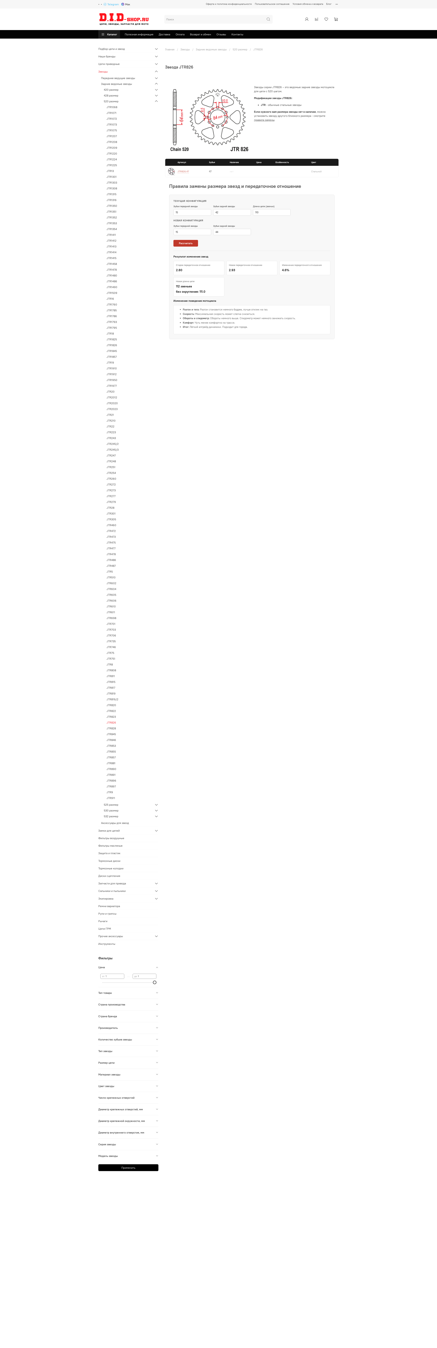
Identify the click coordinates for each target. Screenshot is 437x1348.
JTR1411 (111, 235)
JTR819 (111, 693)
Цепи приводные (109, 64)
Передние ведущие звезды (118, 78)
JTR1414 (111, 252)
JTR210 (111, 420)
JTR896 (111, 780)
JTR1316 (112, 200)
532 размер (111, 816)
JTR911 (111, 798)
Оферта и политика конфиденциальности (229, 3)
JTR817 (111, 687)
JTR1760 (112, 304)
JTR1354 (112, 229)
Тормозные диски (109, 861)
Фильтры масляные (110, 845)
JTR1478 (112, 269)
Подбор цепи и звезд (111, 49)
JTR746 (111, 647)
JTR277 (111, 496)
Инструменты (106, 944)
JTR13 (110, 171)
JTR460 (111, 525)
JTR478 (111, 554)
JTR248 (111, 461)
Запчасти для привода (112, 883)
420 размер (111, 89)
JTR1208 (112, 142)
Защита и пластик (109, 853)
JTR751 (111, 658)
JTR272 (111, 484)
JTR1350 (112, 205)
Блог (329, 3)
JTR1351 (111, 211)
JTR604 (111, 589)
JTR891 (111, 774)
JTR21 (110, 414)
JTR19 (110, 362)
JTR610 (111, 606)
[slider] (154, 982)
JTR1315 (111, 194)
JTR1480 (112, 275)
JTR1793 (112, 322)
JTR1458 (112, 264)
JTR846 (111, 740)
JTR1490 (112, 287)
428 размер (111, 95)
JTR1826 (112, 345)
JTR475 (111, 542)
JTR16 (110, 298)
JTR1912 (112, 374)
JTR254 (111, 473)
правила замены (264, 120)
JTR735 (111, 641)
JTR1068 (112, 107)
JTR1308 (112, 188)
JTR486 (111, 560)
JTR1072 (112, 118)
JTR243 (111, 438)
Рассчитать (186, 243)
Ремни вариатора (109, 906)
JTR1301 (112, 176)
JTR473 (111, 536)
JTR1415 (111, 258)
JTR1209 (112, 147)
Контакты (237, 34)
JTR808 (111, 670)
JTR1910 (112, 368)
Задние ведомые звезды (211, 49)
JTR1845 (112, 351)
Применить (128, 1167)
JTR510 (111, 577)
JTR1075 (112, 130)
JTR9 (110, 792)
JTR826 (111, 722)
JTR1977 (112, 385)
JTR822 (111, 711)
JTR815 (111, 682)
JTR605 (111, 594)
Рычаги (102, 921)
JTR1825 (112, 339)
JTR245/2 (113, 444)
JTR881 (111, 763)
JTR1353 (112, 223)
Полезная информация (139, 34)
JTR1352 (112, 217)
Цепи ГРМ (104, 928)
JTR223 (111, 432)
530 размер (111, 810)
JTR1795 (112, 327)
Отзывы (221, 34)
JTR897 (111, 786)
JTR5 (110, 571)
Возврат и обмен (200, 34)
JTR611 (111, 612)
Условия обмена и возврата (308, 3)
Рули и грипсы (107, 913)
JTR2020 (112, 403)
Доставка (164, 34)
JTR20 (111, 391)
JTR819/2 (112, 699)
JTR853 (111, 745)
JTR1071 (111, 113)
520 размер (240, 49)
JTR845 (111, 734)
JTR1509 (112, 293)
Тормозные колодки (110, 868)
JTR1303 (112, 182)
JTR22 (110, 426)
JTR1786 (112, 316)
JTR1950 (112, 380)
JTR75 (110, 653)
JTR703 (111, 629)
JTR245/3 (113, 449)
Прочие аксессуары (110, 936)
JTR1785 (112, 310)
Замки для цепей (109, 830)
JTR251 (111, 467)
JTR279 (111, 502)
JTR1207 (112, 136)
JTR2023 (112, 409)
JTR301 (111, 513)
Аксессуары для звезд (115, 823)
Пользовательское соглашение (272, 3)
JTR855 (111, 751)
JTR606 (111, 600)
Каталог (112, 34)
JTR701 (111, 624)
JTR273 (111, 490)
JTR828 (111, 728)
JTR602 (111, 583)
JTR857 (111, 757)
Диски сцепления (109, 876)
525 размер (111, 804)
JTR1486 (112, 281)
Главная (169, 49)
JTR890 (111, 769)
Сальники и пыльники (112, 891)
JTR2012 (112, 397)
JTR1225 (112, 165)
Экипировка (105, 898)
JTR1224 (112, 159)
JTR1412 (111, 240)
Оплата (180, 34)
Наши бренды (106, 56)
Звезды (185, 49)
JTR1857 (112, 356)
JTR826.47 (183, 171)
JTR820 (111, 705)
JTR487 (111, 565)
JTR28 (110, 507)
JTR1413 (111, 246)
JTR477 (111, 548)
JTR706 (111, 635)
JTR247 (111, 455)
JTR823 (111, 716)
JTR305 (111, 519)
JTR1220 (112, 153)
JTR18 (110, 333)
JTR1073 (112, 124)
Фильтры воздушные (111, 838)
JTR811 (111, 676)
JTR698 (111, 618)
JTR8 (110, 664)
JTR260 (111, 478)
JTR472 (111, 531)
